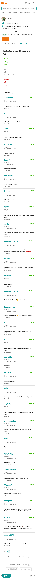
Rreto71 (7, 160)
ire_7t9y (7, 373)
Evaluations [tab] (23, 43)
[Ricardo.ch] (6, 3)
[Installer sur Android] (26, 569)
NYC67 (7, 518)
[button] (28, 3)
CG (5, 557)
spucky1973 (9, 535)
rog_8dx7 (8, 144)
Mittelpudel (8, 176)
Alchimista (8, 98)
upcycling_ (8, 454)
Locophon (8, 501)
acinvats (7, 388)
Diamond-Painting (11, 241)
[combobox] (19, 8)
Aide (21, 561)
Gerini (6, 113)
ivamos (7, 191)
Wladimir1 (8, 485)
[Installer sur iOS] (12, 569)
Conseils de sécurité (14, 564)
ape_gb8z (8, 357)
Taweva (7, 129)
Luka (6, 438)
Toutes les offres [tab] (9, 43)
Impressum (30, 557)
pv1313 (7, 258)
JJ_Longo (8, 404)
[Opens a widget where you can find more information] (6, 576)
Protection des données (11, 561)
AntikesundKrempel (12, 421)
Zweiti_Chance (10, 469)
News (26, 561)
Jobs (31, 561)
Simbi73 (7, 276)
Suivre (6, 39)
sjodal (6, 207)
